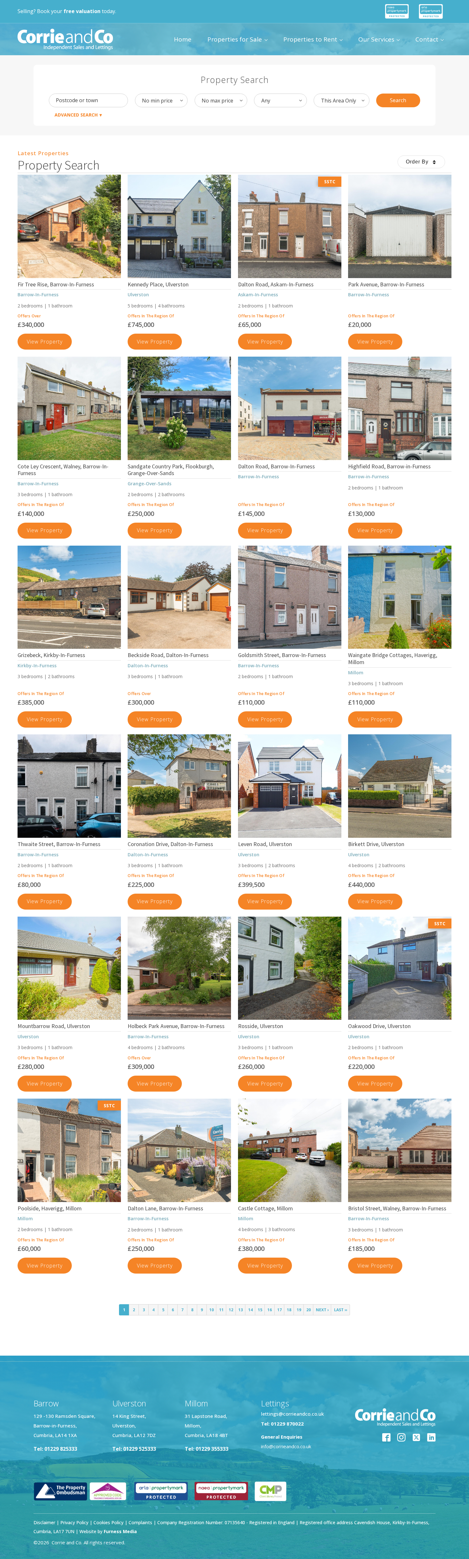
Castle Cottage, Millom (265, 1208)
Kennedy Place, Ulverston (158, 284)
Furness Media (120, 1531)
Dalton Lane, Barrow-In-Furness (165, 1208)
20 (308, 1310)
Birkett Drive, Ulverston (376, 844)
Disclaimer (44, 1522)
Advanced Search (76, 115)
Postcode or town (77, 100)
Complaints (141, 1522)
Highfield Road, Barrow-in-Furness (389, 466)
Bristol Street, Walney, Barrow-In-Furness (397, 1208)
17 (279, 1310)
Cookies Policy (108, 1522)
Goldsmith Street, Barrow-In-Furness (282, 655)
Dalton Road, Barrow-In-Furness (276, 466)
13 (240, 1310)
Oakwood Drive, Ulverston (379, 1026)
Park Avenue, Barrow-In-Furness (386, 284)
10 (211, 1310)
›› (340, 1310)
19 (299, 1310)
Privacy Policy (74, 1522)
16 (269, 1310)
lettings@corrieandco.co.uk (292, 1414)
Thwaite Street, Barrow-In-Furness (59, 844)
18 (289, 1310)
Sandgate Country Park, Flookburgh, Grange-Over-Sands (171, 470)
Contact (426, 39)
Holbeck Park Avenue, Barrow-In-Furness (176, 1026)
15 (260, 1310)
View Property (49, 344)
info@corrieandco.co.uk (286, 1446)
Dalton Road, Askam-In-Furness (276, 284)
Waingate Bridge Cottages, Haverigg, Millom (392, 658)
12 (231, 1310)
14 (250, 1310)
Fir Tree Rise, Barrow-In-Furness (56, 284)
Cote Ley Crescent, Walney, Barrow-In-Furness (63, 470)
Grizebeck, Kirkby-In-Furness (51, 655)
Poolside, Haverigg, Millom (50, 1208)
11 (221, 1310)
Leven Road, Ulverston (265, 844)
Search (398, 100)
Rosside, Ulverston (260, 1026)
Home (182, 39)
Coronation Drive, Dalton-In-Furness (170, 844)
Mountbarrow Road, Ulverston (54, 1026)
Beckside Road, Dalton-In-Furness (168, 655)
